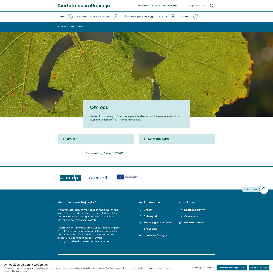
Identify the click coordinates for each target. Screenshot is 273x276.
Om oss (62, 16)
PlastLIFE (164, 16)
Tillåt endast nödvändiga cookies (232, 268)
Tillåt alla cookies (259, 268)
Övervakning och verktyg (138, 16)
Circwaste (185, 16)
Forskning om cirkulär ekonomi (94, 16)
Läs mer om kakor (19, 271)
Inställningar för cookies (202, 268)
